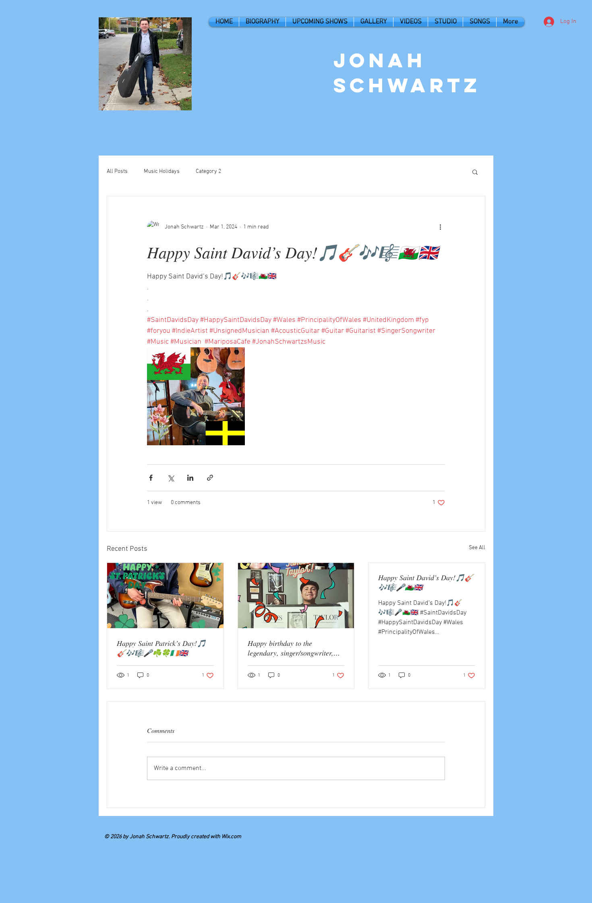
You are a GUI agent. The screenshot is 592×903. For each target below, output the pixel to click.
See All (477, 547)
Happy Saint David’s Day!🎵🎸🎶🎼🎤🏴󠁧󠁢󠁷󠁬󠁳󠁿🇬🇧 (425, 582)
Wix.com (231, 836)
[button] (475, 171)
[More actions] (440, 227)
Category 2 (208, 171)
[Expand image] (196, 396)
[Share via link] (210, 478)
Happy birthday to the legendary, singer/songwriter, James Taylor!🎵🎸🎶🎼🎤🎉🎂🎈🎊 (295, 648)
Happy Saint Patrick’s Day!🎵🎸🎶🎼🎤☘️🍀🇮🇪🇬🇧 (161, 648)
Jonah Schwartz (407, 73)
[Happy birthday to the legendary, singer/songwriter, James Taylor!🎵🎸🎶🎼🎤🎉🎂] (296, 595)
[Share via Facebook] (151, 478)
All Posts (117, 171)
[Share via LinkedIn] (190, 478)
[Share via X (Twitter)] (170, 478)
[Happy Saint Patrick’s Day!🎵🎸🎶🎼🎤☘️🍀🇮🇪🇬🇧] (165, 595)
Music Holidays (162, 171)
